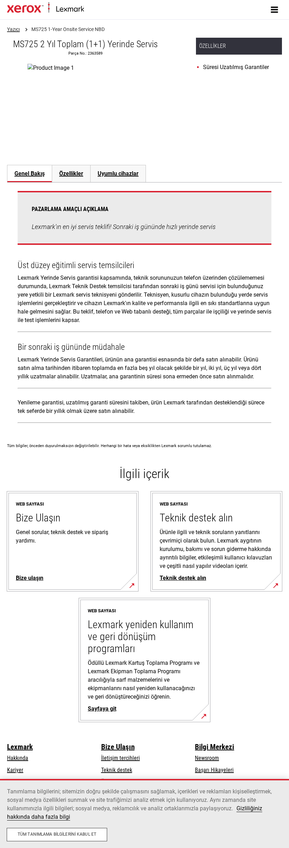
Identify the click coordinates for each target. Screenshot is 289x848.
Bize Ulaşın (118, 747)
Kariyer (15, 770)
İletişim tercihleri (120, 758)
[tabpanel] (144, 308)
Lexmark (20, 747)
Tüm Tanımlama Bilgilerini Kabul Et (57, 834)
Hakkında (17, 758)
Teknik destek (116, 770)
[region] (144, 813)
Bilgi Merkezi (214, 747)
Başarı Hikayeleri (214, 770)
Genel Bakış (29, 173)
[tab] (29, 173)
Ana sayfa (93, 9)
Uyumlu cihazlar (118, 173)
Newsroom (207, 758)
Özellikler (71, 173)
